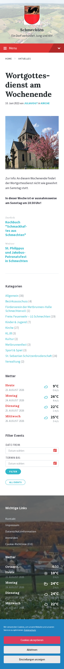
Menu (13, 48)
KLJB (8, 333)
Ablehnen (32, 649)
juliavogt (31, 103)
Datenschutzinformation (20, 531)
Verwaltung (12, 361)
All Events (15, 482)
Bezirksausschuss (16, 301)
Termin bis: (13, 457)
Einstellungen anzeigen (32, 659)
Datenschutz (30, 630)
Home (8, 58)
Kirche (45, 103)
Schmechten (32, 29)
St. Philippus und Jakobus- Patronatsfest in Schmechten (16, 254)
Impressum (12, 525)
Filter (13, 471)
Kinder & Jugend (16, 322)
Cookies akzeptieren (32, 640)
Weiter (9, 243)
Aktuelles (24, 58)
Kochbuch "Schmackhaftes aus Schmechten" (16, 228)
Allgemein (11, 296)
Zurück (10, 217)
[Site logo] (32, 24)
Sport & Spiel (14, 350)
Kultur (9, 339)
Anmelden (11, 537)
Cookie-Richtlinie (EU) (19, 544)
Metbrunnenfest (16, 345)
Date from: (13, 445)
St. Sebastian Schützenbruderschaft (28, 356)
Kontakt (10, 518)
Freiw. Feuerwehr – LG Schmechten (27, 316)
